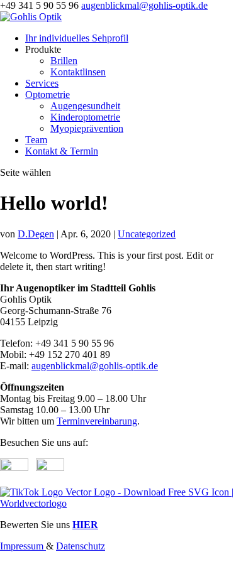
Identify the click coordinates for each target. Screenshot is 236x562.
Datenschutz (80, 546)
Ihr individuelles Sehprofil (76, 38)
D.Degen (36, 234)
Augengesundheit (85, 105)
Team (36, 139)
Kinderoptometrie (85, 117)
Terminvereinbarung (97, 421)
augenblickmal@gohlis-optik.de (94, 365)
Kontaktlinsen (78, 72)
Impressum (23, 546)
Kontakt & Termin (61, 151)
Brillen (63, 60)
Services (42, 83)
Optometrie (47, 94)
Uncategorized (147, 234)
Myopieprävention (86, 128)
